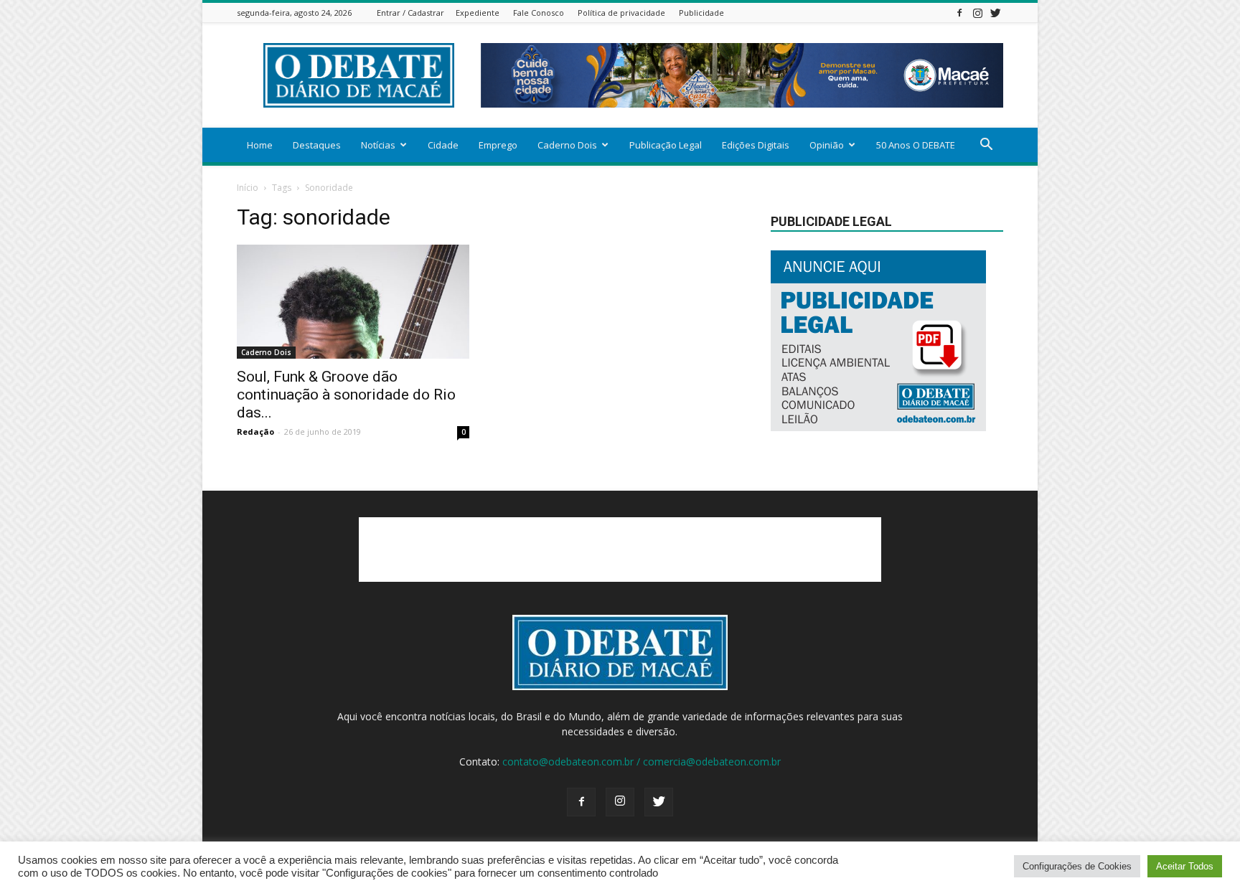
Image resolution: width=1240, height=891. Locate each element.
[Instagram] (977, 12)
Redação (255, 431)
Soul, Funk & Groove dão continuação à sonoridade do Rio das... (346, 394)
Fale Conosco (538, 12)
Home (260, 144)
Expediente (477, 12)
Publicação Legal (665, 144)
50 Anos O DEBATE (915, 144)
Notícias (378, 144)
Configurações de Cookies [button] (1077, 866)
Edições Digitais (755, 144)
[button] (986, 146)
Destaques (317, 144)
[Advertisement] (620, 549)
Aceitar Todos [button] (1184, 866)
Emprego (498, 144)
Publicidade (701, 12)
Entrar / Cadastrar (410, 12)
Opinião (826, 144)
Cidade (443, 144)
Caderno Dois (567, 144)
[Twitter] (995, 12)
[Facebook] (959, 12)
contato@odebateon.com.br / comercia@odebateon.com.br (641, 761)
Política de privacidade (621, 12)
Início (247, 188)
